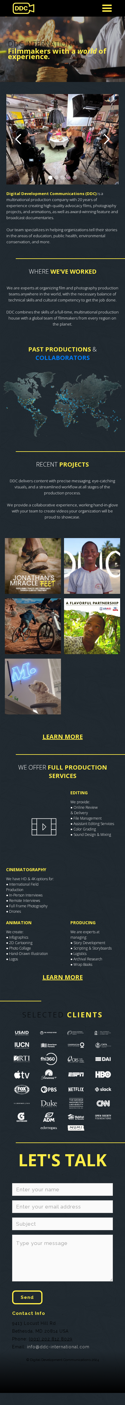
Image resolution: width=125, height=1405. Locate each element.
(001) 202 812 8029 (51, 1339)
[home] (22, 8)
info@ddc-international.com (58, 1346)
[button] (18, 139)
